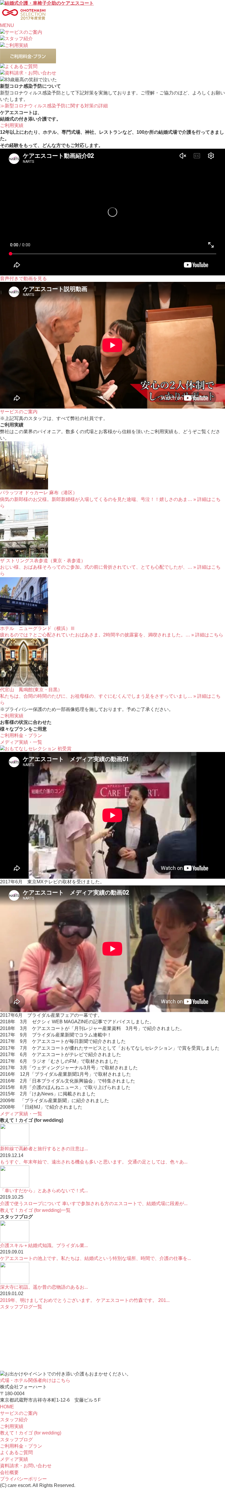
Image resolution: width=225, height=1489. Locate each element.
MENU (7, 25)
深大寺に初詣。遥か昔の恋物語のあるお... (44, 1287)
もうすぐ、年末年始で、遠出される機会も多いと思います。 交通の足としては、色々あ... (94, 1161)
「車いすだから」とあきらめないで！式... (44, 1190)
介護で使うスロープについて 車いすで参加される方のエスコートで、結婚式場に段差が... (94, 1203)
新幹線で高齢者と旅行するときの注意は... (44, 1148)
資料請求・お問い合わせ (26, 1465)
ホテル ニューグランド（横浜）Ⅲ (37, 628)
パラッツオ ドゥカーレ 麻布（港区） (38, 492)
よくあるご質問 (16, 1452)
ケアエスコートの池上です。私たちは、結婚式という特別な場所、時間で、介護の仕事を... (95, 1258)
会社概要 (9, 1472)
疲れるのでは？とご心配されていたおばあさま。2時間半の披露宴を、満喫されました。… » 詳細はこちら (111, 634)
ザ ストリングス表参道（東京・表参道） (43, 560)
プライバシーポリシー (23, 1478)
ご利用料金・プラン (21, 1446)
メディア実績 (14, 1459)
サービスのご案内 (19, 1413)
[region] (112, 80)
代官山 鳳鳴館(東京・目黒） (31, 689)
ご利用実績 (11, 1426)
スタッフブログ (16, 1439)
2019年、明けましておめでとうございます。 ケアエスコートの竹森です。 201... (85, 1300)
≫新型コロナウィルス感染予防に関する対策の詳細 (54, 105)
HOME (7, 1406)
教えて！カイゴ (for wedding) (30, 1432)
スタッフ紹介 (14, 1419)
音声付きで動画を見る (23, 278)
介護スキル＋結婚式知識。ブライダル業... (44, 1245)
